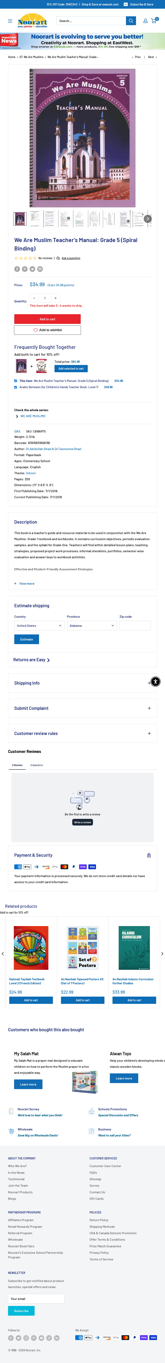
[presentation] (3, 953)
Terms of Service (101, 1259)
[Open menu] (10, 21)
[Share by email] (40, 269)
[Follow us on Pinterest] (34, 1338)
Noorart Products (20, 1192)
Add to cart (47, 319)
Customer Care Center (105, 1166)
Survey (94, 1185)
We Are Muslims (33, 416)
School (31, 473)
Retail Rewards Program (25, 1226)
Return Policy (99, 1220)
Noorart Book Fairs (21, 1246)
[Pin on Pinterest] (25, 269)
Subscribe (21, 1311)
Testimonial (16, 1179)
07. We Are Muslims (31, 57)
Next (151, 57)
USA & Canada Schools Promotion (113, 1233)
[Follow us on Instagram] (26, 1338)
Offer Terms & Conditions (107, 1239)
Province (73, 616)
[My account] (145, 21)
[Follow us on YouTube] (41, 1338)
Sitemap (95, 1179)
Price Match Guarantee (105, 1246)
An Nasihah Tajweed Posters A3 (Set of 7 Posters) (82, 981)
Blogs (12, 1198)
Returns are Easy (29, 659)
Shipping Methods (102, 1226)
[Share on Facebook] (17, 269)
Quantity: (20, 301)
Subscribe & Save (141, 4)
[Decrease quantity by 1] (34, 298)
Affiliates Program (21, 1220)
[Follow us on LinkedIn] (57, 1338)
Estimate (26, 639)
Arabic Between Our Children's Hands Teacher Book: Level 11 (59, 387)
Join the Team (18, 1185)
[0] (153, 20)
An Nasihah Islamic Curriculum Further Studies (133, 981)
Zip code (126, 616)
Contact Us (97, 1192)
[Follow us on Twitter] (18, 1338)
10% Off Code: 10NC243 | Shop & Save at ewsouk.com (83, 4)
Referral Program (20, 1233)
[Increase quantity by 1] (55, 298)
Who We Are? (17, 1166)
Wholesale (15, 1239)
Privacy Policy (99, 1252)
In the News (16, 1172)
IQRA (17, 431)
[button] (20, 219)
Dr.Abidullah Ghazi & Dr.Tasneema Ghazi (53, 449)
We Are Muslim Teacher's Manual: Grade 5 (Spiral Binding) (64, 381)
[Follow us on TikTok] (49, 1338)
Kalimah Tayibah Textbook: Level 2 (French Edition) (27, 981)
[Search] (131, 20)
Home (11, 57)
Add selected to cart (71, 368)
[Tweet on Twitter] (32, 269)
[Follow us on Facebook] (11, 1338)
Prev (138, 57)
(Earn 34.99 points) (61, 285)
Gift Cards (97, 1198)
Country (20, 616)
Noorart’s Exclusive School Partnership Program (35, 1255)
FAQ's (93, 1172)
